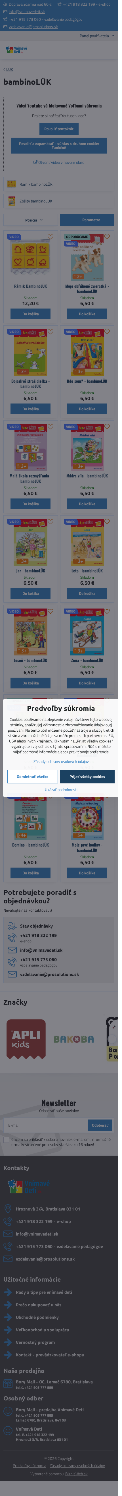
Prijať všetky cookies (87, 776)
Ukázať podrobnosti (61, 789)
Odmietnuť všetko (32, 776)
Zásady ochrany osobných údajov (61, 761)
